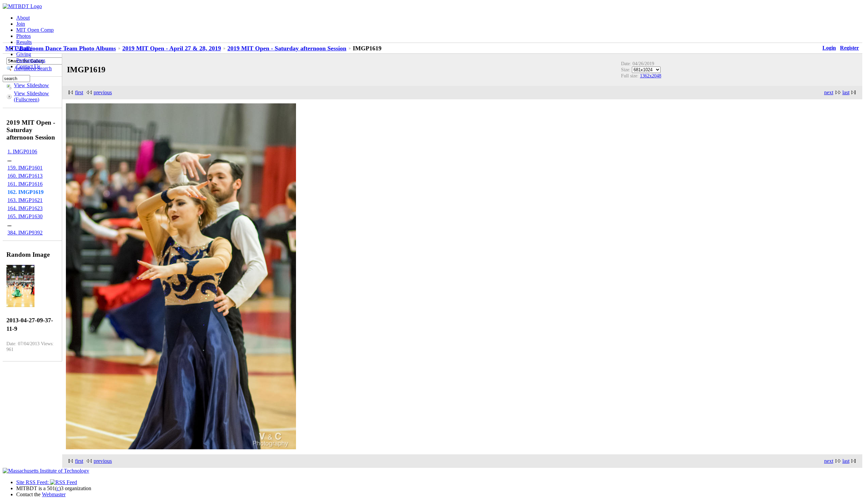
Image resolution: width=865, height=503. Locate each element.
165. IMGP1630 (25, 216)
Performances (30, 60)
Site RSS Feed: (33, 482)
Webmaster (54, 494)
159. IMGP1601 (25, 168)
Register (849, 48)
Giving (23, 54)
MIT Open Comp (35, 30)
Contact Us (28, 66)
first (79, 92)
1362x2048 (650, 75)
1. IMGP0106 (22, 151)
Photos (23, 36)
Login (829, 48)
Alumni (24, 48)
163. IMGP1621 (25, 200)
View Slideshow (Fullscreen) (31, 96)
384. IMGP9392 (25, 232)
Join (20, 24)
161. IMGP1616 (25, 184)
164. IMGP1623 (25, 208)
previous (103, 92)
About (23, 18)
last (845, 92)
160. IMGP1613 (25, 176)
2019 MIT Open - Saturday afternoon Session (286, 48)
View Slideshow (31, 85)
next (828, 92)
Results (24, 42)
